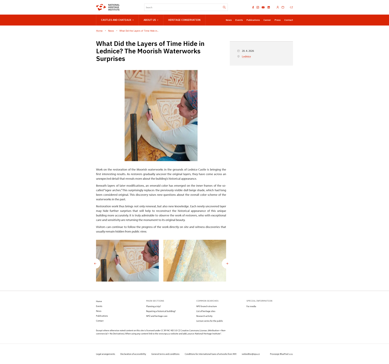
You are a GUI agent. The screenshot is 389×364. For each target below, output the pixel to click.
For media (251, 306)
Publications (253, 20)
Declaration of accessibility (133, 353)
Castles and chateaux (116, 20)
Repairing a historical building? (161, 311)
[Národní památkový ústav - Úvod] (108, 7)
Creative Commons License (194, 330)
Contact (288, 20)
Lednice (246, 56)
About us (150, 20)
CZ (291, 7)
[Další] (227, 263)
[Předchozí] (95, 263)
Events (239, 20)
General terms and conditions (165, 353)
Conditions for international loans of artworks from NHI (211, 353)
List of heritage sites (205, 311)
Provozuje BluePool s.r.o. (281, 353)
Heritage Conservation (184, 20)
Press (278, 20)
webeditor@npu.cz (251, 353)
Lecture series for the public (209, 320)
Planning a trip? (153, 306)
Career (267, 20)
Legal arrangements (105, 353)
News (229, 20)
